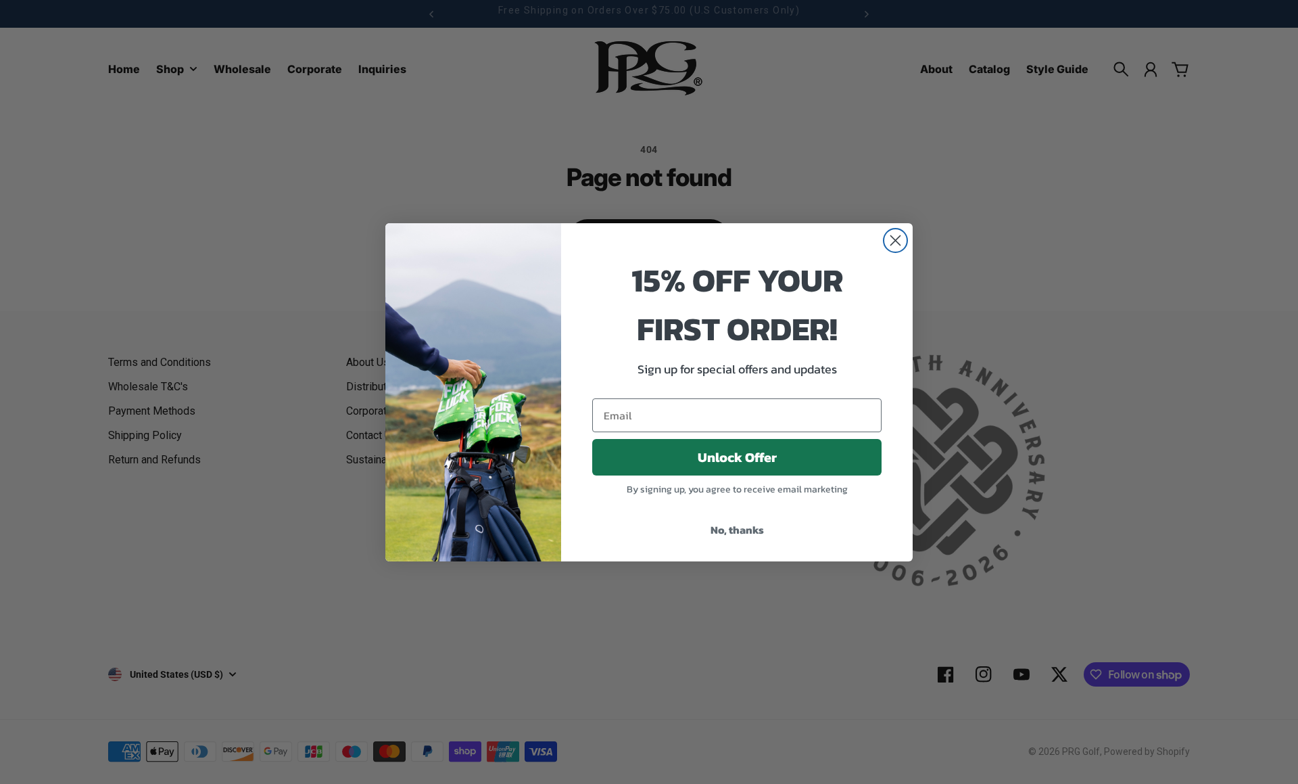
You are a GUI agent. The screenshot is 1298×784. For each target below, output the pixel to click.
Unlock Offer (737, 457)
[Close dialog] (895, 240)
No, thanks (737, 530)
